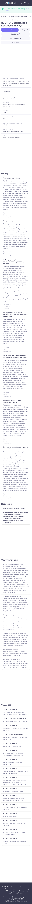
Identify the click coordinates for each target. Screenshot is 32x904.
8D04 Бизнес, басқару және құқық (13, 131)
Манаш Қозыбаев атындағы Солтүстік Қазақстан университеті (14, 105)
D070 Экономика (8, 125)
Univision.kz (4, 16)
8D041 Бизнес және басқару (11, 137)
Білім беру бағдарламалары (19, 16)
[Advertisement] (16, 60)
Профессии (15, 34)
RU (25, 3)
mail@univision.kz (21, 901)
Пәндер (25, 30)
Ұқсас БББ (16, 42)
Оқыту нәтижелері (15, 38)
